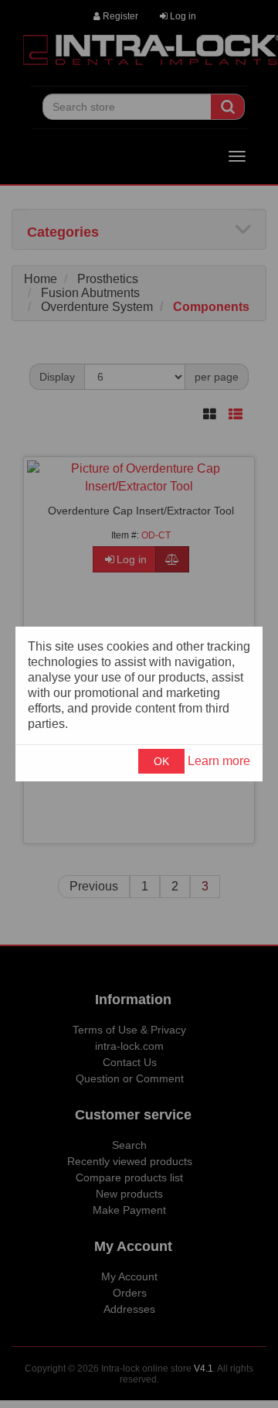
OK (161, 761)
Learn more (219, 760)
